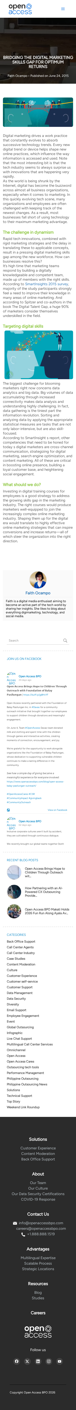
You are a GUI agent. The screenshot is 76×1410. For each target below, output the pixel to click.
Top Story (13, 1101)
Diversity (13, 1004)
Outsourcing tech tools (23, 1067)
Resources (38, 1283)
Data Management (20, 993)
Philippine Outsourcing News (27, 1084)
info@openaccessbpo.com (41, 1223)
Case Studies (16, 958)
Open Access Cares (20, 1061)
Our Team (38, 1183)
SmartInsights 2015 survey (46, 284)
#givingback (35, 798)
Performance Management (25, 1073)
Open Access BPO (30, 676)
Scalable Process (38, 1263)
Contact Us (38, 1214)
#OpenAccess (32, 727)
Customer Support (20, 987)
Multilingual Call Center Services (30, 1044)
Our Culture (38, 1188)
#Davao (36, 707)
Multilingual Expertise (38, 1258)
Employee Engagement (23, 1016)
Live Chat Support (19, 1038)
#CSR (32, 794)
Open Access (16, 1056)
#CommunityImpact (17, 798)
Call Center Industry (21, 953)
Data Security (16, 998)
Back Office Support (21, 941)
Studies (38, 1298)
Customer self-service (22, 981)
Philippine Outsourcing (22, 1078)
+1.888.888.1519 (41, 1234)
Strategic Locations (38, 1269)
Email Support (16, 1010)
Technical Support (19, 1096)
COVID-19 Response (38, 1199)
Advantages (38, 1249)
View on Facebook (56, 810)
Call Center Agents (20, 947)
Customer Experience (22, 976)
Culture (12, 970)
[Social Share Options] (9, 810)
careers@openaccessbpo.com (41, 1228)
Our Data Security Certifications (38, 1194)
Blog (38, 1292)
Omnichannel (16, 1050)
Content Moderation (21, 964)
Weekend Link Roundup (23, 1107)
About (38, 1174)
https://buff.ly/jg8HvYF (35, 694)
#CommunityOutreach (19, 802)
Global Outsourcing (20, 1027)
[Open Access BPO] (38, 1331)
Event (11, 1021)
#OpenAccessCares (17, 794)
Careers (38, 1312)
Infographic (15, 1033)
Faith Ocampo (18, 76)
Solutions (13, 1090)
